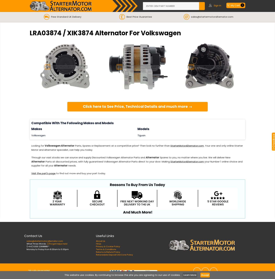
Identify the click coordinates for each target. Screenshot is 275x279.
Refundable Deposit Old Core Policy (114, 254)
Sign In (217, 5)
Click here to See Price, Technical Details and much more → (137, 106)
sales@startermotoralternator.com (45, 241)
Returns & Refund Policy (108, 252)
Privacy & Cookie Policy (108, 246)
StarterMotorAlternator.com (187, 145)
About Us (100, 241)
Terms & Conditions (106, 249)
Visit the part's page (43, 173)
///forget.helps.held (57, 243)
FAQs (98, 243)
